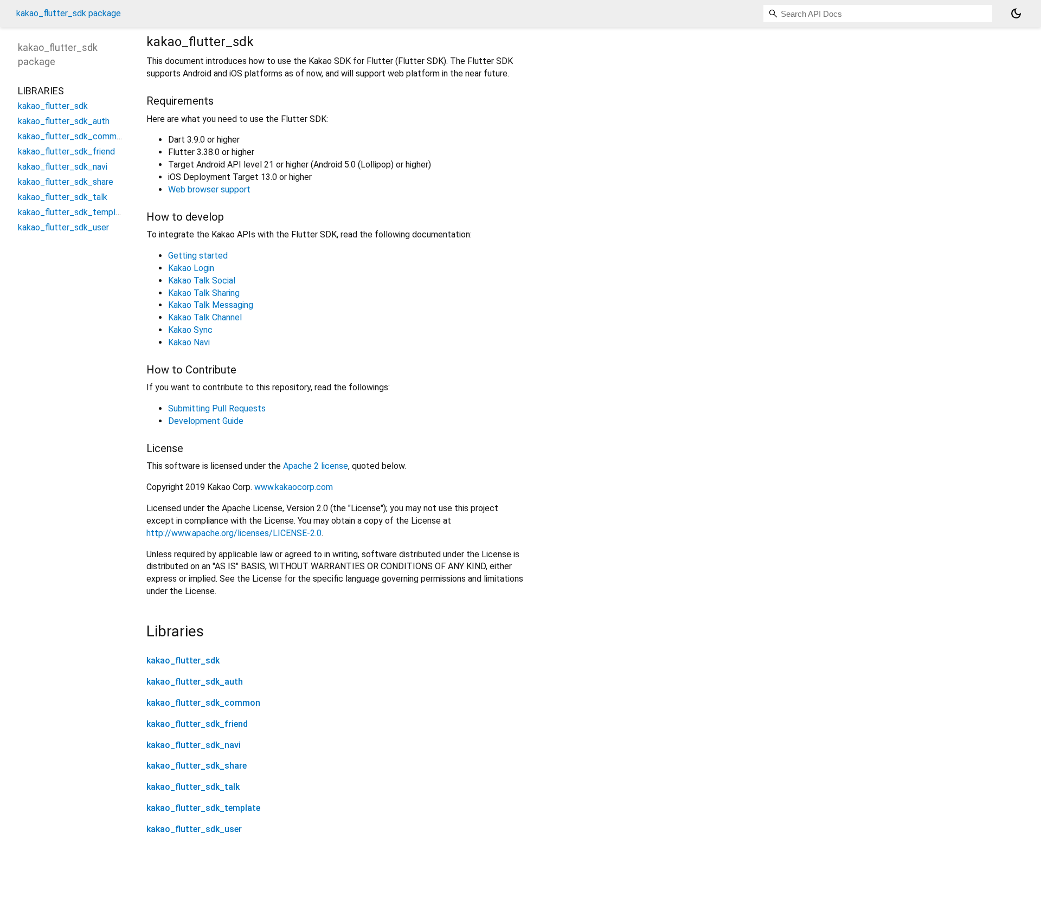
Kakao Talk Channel (205, 317)
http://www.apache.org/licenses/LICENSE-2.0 (234, 533)
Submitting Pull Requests (217, 408)
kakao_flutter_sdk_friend (197, 724)
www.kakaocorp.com (293, 487)
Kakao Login (191, 268)
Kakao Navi (189, 342)
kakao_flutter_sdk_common (203, 703)
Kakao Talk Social (201, 280)
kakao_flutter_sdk (183, 660)
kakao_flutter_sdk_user (194, 829)
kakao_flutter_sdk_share (196, 766)
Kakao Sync (190, 330)
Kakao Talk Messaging (210, 305)
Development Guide (205, 421)
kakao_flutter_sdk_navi (193, 745)
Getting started (198, 255)
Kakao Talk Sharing (204, 293)
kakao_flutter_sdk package (68, 13)
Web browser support (209, 189)
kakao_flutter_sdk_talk (193, 787)
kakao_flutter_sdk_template (203, 808)
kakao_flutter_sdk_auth (194, 681)
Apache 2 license (315, 466)
